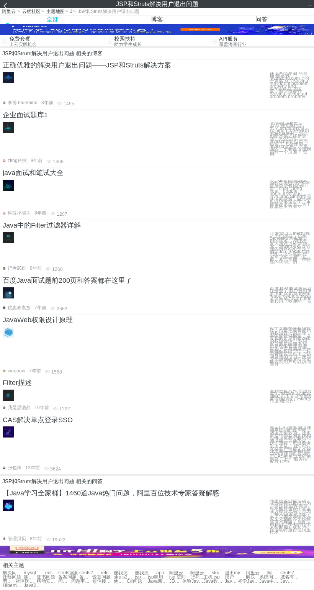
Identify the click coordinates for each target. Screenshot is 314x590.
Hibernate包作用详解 (13, 585)
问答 (261, 19)
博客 (157, 19)
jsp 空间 (177, 577)
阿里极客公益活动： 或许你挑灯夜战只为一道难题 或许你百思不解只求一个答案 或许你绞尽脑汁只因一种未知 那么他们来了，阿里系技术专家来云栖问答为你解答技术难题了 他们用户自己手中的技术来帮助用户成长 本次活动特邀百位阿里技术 (290, 517)
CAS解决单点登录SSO (38, 420)
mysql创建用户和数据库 (34, 573)
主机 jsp (211, 577)
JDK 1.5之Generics (175, 581)
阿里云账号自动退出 (256, 573)
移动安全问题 (47, 581)
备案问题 (67, 577)
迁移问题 (12, 577)
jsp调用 (155, 577)
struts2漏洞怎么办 (124, 577)
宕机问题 (9, 581)
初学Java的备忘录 (248, 581)
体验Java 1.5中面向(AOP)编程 (192, 581)
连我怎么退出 (124, 573)
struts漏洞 (68, 573)
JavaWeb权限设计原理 (38, 320)
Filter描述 (17, 383)
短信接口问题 (102, 581)
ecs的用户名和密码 (51, 573)
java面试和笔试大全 (33, 173)
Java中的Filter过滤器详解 (42, 225)
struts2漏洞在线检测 (290, 573)
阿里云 (9, 11)
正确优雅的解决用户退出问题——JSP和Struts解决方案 (87, 65)
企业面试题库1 (25, 115)
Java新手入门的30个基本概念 (158, 581)
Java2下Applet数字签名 (34, 585)
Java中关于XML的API (269, 581)
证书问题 (46, 577)
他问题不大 (120, 581)
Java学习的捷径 (286, 581)
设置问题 (101, 577)
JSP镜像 (196, 577)
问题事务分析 (64, 581)
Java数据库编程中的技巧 (213, 581)
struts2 (86, 573)
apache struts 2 (162, 573)
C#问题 (134, 581)
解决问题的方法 (13, 573)
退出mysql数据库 (235, 573)
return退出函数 (107, 573)
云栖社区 (31, 11)
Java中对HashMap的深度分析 (231, 581)
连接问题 (30, 577)
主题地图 (55, 11)
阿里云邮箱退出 (179, 573)
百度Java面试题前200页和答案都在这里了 (67, 280)
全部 (52, 19)
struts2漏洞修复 (218, 573)
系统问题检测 (269, 577)
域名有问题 (290, 577)
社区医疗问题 (26, 581)
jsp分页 (141, 577)
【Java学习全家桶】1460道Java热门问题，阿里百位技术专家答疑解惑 (111, 493)
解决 (250, 577)
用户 (229, 577)
